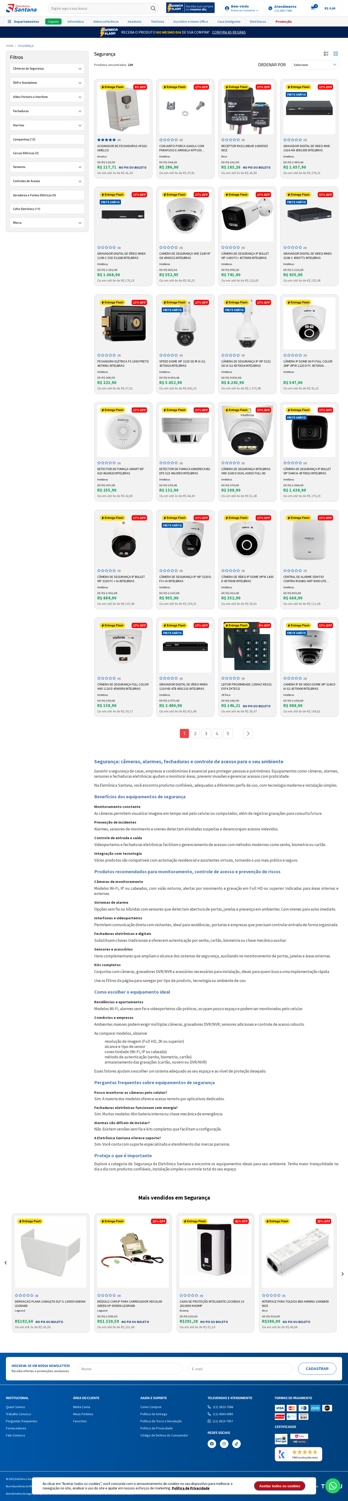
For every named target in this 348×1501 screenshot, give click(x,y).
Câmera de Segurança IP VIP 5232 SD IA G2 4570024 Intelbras (246, 363)
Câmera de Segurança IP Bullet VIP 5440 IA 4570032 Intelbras (307, 471)
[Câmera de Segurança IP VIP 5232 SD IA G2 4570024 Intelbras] (247, 323)
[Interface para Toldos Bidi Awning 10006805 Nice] (298, 1252)
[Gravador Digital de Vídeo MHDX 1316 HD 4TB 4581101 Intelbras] (185, 646)
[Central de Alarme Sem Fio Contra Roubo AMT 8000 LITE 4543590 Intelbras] (309, 539)
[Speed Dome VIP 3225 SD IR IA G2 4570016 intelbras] (185, 323)
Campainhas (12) (24, 139)
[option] (50, 1273)
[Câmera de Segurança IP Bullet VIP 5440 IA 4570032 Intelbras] (309, 431)
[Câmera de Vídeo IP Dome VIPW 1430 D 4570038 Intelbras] (247, 539)
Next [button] (342, 1268)
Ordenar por (272, 65)
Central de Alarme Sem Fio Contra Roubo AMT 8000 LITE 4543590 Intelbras (304, 579)
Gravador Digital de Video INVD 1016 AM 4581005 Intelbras (306, 148)
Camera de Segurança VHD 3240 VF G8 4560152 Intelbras (184, 255)
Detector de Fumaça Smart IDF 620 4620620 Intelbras (120, 471)
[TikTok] (236, 1444)
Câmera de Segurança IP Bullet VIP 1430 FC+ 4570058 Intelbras (245, 255)
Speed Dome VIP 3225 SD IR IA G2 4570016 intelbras (182, 363)
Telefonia (157, 21)
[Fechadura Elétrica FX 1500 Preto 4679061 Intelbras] (123, 323)
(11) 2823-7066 (223, 1407)
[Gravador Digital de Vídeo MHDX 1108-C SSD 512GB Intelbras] (123, 216)
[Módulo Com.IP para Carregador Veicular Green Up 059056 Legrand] (133, 1252)
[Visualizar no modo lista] (326, 54)
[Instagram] (224, 1444)
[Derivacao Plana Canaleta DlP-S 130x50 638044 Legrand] (50, 1252)
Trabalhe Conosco (18, 1414)
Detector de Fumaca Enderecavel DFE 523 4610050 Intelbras (184, 471)
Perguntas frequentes (21, 1421)
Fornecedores (16, 1428)
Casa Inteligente (229, 21)
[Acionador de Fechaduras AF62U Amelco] (123, 108)
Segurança (25, 45)
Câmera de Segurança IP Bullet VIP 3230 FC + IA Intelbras (121, 579)
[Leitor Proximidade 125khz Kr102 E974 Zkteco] (247, 646)
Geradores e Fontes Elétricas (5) (34, 195)
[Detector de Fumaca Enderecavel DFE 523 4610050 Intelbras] (185, 431)
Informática (76, 21)
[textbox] (103, 8)
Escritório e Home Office (191, 21)
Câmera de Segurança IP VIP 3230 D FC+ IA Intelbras (185, 579)
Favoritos (80, 1421)
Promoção (284, 21)
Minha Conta (81, 1407)
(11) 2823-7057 (223, 1421)
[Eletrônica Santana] (21, 8)
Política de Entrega (153, 1414)
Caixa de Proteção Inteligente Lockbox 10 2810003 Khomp (212, 1303)
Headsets (135, 21)
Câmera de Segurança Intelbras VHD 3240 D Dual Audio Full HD (246, 471)
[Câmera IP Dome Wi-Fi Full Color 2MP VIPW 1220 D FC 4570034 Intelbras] (309, 323)
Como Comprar (151, 1407)
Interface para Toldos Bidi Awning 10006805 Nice (295, 1303)
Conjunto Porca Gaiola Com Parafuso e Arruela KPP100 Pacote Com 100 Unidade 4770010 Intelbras (183, 148)
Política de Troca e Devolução (161, 1421)
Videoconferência (105, 21)
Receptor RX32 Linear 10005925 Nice (244, 148)
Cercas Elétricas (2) (26, 153)
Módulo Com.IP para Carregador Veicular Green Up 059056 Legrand (129, 1303)
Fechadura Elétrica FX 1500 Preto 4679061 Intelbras (123, 363)
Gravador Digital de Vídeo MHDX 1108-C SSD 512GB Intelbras (121, 255)
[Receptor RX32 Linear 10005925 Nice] (247, 108)
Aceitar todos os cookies (279, 1486)
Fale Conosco (15, 1435)
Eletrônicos (258, 21)
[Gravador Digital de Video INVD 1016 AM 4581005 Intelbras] (309, 108)
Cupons (53, 21)
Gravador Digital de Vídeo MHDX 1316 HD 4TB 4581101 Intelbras (183, 686)
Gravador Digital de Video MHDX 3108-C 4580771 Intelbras (307, 255)
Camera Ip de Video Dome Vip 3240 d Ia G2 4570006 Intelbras (309, 686)
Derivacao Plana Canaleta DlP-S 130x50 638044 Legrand (50, 1303)
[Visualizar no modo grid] (336, 54)
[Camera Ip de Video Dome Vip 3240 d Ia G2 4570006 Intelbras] (309, 646)
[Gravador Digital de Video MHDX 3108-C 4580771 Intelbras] (309, 216)
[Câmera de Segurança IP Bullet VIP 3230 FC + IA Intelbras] (123, 539)
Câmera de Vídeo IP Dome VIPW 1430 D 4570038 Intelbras (247, 579)
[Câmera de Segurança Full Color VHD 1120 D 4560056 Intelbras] (123, 646)
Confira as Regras (229, 32)
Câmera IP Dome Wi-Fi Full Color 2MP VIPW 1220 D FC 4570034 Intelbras (307, 363)
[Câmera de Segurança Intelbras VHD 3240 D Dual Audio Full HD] (247, 431)
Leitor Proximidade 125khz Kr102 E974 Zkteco (246, 686)
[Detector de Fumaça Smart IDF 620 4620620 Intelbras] (123, 431)
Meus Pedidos (83, 1414)
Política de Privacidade (191, 1488)
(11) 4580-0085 (223, 1414)
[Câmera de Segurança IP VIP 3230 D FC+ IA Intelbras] (185, 539)
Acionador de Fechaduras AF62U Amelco (122, 148)
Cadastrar (317, 1369)
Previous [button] (5, 1268)
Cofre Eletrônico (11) (26, 209)
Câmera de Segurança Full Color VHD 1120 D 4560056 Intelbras (123, 686)
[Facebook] (212, 1444)
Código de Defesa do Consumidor (164, 1435)
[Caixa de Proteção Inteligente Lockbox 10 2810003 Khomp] (215, 1252)
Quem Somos (15, 1407)
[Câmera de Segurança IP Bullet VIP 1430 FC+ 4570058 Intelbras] (247, 216)
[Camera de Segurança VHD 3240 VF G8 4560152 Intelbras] (185, 216)
